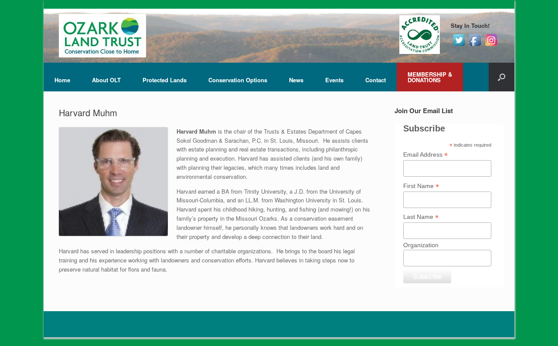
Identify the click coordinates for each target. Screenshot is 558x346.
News (296, 80)
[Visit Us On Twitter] (459, 45)
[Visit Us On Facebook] (475, 45)
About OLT (106, 80)
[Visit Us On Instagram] (491, 45)
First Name (421, 186)
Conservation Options (237, 80)
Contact (375, 80)
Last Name (421, 217)
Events (334, 80)
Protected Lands (165, 80)
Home (62, 80)
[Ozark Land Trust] (102, 35)
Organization (421, 245)
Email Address (425, 155)
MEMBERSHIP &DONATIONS (430, 77)
